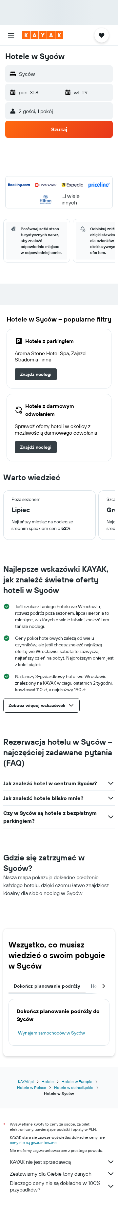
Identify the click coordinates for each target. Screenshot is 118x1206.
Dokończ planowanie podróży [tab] (47, 986)
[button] (11, 35)
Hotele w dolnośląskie (73, 1087)
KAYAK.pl (26, 1081)
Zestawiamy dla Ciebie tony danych (50, 1173)
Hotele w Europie (77, 1081)
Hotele (48, 1081)
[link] (36, 374)
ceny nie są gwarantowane (33, 1142)
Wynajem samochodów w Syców (51, 1033)
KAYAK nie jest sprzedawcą (40, 1162)
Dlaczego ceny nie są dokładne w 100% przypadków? (55, 1186)
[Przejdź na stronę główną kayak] (42, 35)
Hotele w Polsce (31, 1087)
